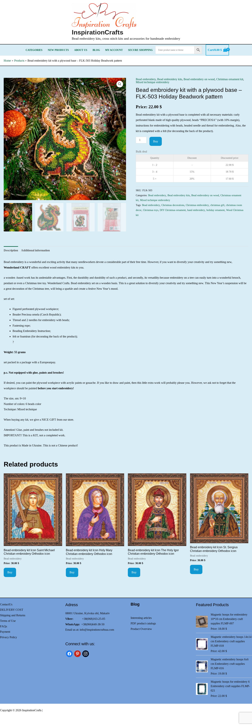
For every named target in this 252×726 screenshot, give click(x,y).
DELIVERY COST (11, 609)
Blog (96, 49)
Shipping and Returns (12, 615)
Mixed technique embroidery (152, 82)
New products (58, 49)
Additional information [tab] (35, 250)
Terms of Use (8, 620)
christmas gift (217, 205)
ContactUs (6, 604)
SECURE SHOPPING (140, 49)
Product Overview (141, 628)
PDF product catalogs (143, 623)
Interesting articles (141, 617)
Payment (5, 631)
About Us (80, 49)
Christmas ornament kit (229, 79)
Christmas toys (150, 210)
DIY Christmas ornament (173, 210)
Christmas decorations (172, 205)
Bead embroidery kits (169, 79)
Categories (34, 49)
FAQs (3, 626)
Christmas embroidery (197, 205)
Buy (155, 141)
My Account (114, 49)
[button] (119, 84)
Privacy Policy (8, 637)
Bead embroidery (146, 79)
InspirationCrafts (97, 32)
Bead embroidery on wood (199, 79)
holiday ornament (215, 210)
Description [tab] (11, 250)
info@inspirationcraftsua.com (97, 629)
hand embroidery (196, 210)
